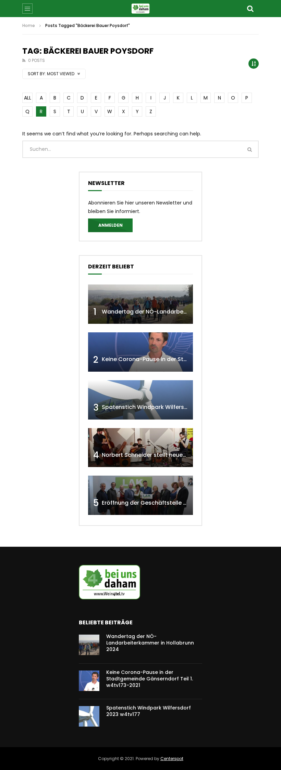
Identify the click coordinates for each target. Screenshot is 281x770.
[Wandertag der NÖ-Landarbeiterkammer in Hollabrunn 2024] (140, 304)
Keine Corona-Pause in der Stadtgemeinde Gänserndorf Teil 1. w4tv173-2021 (149, 679)
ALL (27, 97)
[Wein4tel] (140, 8)
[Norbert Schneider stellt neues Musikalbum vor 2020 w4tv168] (140, 447)
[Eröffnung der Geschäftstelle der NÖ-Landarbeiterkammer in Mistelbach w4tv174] (140, 495)
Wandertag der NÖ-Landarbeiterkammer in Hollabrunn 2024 (185, 312)
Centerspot (171, 758)
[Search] (250, 8)
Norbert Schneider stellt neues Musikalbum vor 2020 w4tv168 (186, 455)
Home (28, 25)
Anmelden (110, 225)
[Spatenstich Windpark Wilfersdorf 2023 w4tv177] (140, 400)
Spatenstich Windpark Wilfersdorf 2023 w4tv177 (168, 407)
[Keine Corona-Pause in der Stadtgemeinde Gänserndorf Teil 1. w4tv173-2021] (140, 352)
